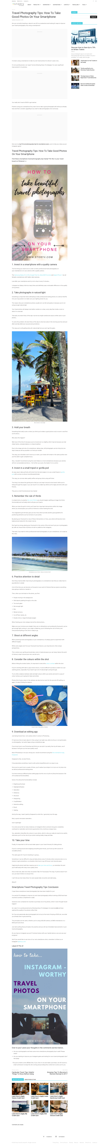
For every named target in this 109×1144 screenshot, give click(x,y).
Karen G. (73, 51)
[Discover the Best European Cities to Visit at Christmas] (75, 86)
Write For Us (19, 1)
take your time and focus (45, 865)
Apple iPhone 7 (58, 275)
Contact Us (26, 1)
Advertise (14, 1)
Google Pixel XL (34, 275)
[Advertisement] (40, 43)
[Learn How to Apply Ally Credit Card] (20, 1106)
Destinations (56, 4)
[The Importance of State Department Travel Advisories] (75, 78)
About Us (76, 1142)
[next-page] (15, 1119)
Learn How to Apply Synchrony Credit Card (57, 1097)
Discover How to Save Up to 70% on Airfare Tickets (83, 48)
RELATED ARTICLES (18, 1079)
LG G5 (28, 275)
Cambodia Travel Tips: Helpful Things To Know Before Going (23, 1073)
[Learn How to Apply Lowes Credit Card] (39, 1089)
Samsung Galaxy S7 (19, 275)
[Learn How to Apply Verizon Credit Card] (58, 1106)
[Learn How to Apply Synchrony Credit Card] (58, 1089)
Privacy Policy (56, 1142)
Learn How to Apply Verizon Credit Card (56, 1114)
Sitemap (71, 1142)
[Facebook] (93, 1)
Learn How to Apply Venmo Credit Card (18, 1097)
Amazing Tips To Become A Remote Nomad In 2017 (57, 1073)
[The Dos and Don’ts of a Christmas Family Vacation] (75, 70)
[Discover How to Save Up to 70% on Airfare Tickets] (84, 36)
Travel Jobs (75, 4)
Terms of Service (64, 1142)
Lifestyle (66, 4)
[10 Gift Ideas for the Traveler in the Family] (75, 62)
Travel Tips (36, 4)
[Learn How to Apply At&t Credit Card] (39, 1106)
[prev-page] (13, 1119)
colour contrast (50, 663)
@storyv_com (22, 941)
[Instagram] (96, 1)
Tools (84, 4)
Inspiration (46, 4)
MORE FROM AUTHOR (30, 1079)
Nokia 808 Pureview (45, 275)
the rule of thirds (32, 500)
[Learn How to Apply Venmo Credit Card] (20, 1089)
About (29, 4)
